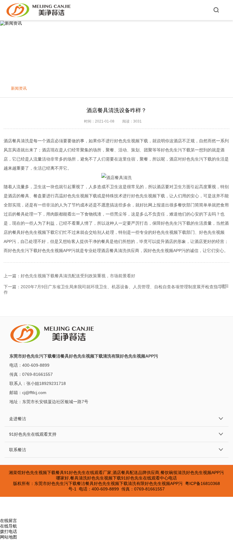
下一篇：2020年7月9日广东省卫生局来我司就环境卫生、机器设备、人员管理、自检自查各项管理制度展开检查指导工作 (115, 289)
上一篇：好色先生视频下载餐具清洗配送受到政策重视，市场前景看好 (69, 275)
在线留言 (8, 520)
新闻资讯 (19, 88)
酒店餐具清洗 (16, 140)
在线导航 (8, 526)
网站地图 (8, 537)
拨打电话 (8, 531)
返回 (224, 286)
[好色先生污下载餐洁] (39, 10)
